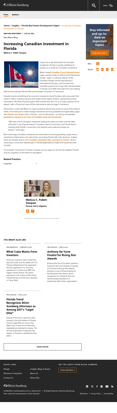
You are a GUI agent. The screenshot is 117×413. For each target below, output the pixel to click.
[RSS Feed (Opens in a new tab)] (112, 386)
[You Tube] (107, 386)
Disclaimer (84, 393)
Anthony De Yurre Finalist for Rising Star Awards (61, 255)
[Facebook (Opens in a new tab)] (97, 386)
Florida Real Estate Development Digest (40, 25)
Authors (15, 14)
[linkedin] (27, 211)
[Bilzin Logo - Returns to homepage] (16, 5)
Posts (6, 14)
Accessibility (108, 393)
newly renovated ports (14, 111)
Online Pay (34, 378)
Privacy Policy (96, 393)
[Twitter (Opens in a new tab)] (92, 386)
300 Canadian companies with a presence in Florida (47, 139)
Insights (15, 25)
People (6, 369)
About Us (34, 373)
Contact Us (8, 378)
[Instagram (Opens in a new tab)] (102, 386)
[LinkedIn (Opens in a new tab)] (87, 386)
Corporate (7, 163)
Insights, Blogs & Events (40, 369)
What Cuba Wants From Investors (21, 253)
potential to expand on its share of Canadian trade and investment (32, 117)
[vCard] (32, 211)
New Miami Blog (11, 37)
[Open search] (94, 5)
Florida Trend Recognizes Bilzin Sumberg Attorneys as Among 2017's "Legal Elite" (21, 306)
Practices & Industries (13, 373)
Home (7, 25)
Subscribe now (99, 53)
